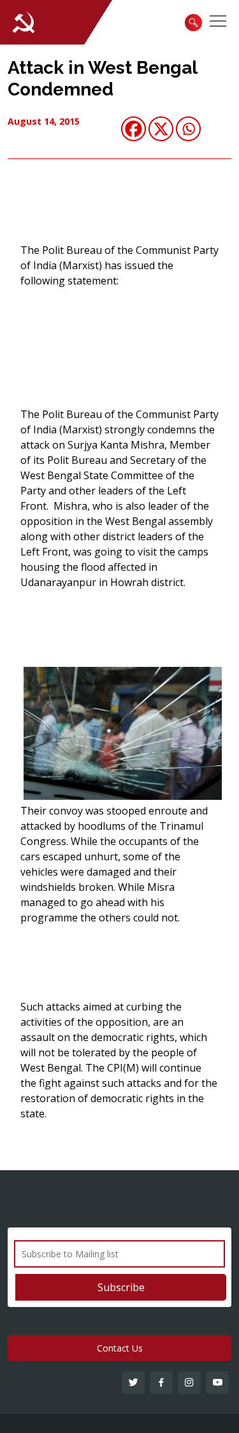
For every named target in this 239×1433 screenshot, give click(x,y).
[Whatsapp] (188, 128)
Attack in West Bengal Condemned (102, 78)
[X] (160, 128)
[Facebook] (133, 128)
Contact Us (120, 1348)
